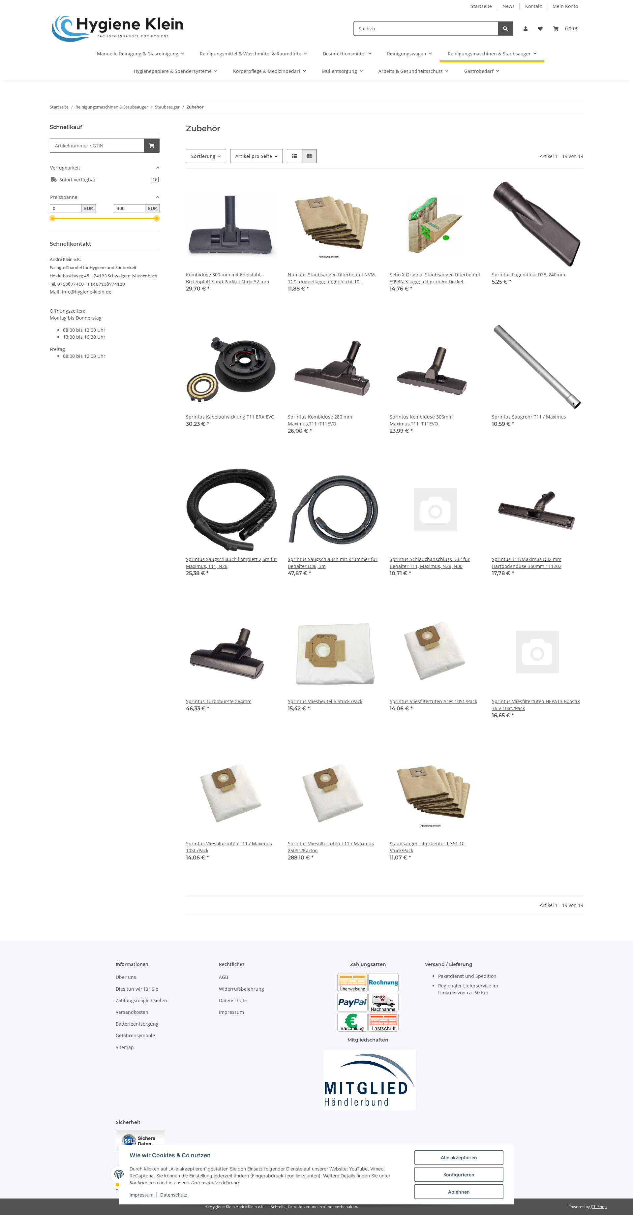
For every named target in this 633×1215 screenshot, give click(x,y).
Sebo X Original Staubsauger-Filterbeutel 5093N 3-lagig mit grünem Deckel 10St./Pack (435, 278)
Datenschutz (174, 1195)
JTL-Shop (599, 1206)
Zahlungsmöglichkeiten (141, 1000)
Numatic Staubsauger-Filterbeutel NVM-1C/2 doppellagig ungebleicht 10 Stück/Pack (332, 278)
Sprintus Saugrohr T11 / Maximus (529, 417)
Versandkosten (132, 1012)
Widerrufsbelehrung (241, 989)
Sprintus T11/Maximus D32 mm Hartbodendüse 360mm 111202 (526, 562)
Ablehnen (459, 1192)
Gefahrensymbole (135, 1035)
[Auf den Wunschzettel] (266, 190)
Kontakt (533, 6)
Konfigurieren (458, 1174)
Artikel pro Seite (253, 156)
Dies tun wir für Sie (137, 989)
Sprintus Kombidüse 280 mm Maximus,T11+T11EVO (320, 420)
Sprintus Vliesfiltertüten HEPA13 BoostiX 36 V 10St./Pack (536, 704)
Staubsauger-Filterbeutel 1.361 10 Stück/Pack (427, 847)
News (508, 6)
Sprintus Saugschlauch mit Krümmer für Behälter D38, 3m (332, 562)
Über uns (126, 977)
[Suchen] (505, 28)
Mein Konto (565, 6)
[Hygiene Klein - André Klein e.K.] (117, 28)
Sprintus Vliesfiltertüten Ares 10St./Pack (433, 701)
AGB (223, 977)
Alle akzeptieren (459, 1157)
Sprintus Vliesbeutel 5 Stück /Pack (325, 701)
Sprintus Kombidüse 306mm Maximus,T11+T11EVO (421, 420)
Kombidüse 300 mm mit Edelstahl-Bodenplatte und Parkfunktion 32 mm (227, 278)
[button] (525, 28)
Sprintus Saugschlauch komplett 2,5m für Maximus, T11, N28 (231, 562)
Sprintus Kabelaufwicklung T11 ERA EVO (230, 417)
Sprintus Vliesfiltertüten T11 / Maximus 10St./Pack (229, 847)
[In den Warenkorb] (152, 146)
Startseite (481, 6)
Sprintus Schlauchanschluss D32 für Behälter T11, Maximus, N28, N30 (430, 562)
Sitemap (125, 1047)
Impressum (141, 1195)
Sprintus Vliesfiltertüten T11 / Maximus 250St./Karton (331, 847)
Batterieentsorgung (137, 1024)
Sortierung (203, 156)
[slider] (52, 218)
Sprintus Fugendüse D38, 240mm (528, 274)
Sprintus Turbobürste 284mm (219, 701)
